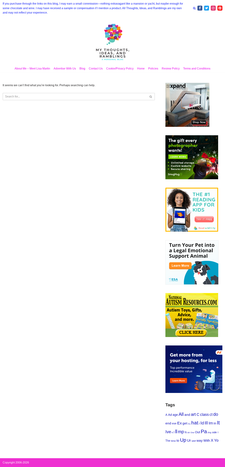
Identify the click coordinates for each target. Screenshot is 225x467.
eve (174, 423)
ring (209, 432)
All (181, 414)
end (168, 423)
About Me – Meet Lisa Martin (32, 68)
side (214, 432)
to (177, 440)
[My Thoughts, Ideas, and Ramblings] (112, 41)
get (184, 423)
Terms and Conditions (196, 68)
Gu (189, 424)
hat (194, 422)
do (215, 414)
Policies (153, 68)
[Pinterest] (219, 8)
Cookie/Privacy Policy (120, 68)
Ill (206, 422)
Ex (179, 423)
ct (211, 414)
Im (211, 423)
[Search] (194, 8)
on (188, 432)
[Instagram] (213, 8)
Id (202, 423)
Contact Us (96, 68)
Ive (168, 432)
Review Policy (171, 68)
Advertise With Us (65, 68)
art (193, 414)
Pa (204, 431)
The (167, 440)
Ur (189, 440)
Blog (82, 68)
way (200, 440)
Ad (170, 415)
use (194, 440)
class (204, 414)
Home (141, 68)
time (173, 441)
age (175, 415)
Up (183, 440)
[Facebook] (199, 8)
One (192, 432)
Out (197, 432)
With (206, 440)
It (218, 422)
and (187, 415)
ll (176, 431)
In (215, 423)
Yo (216, 440)
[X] (206, 8)
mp (181, 431)
